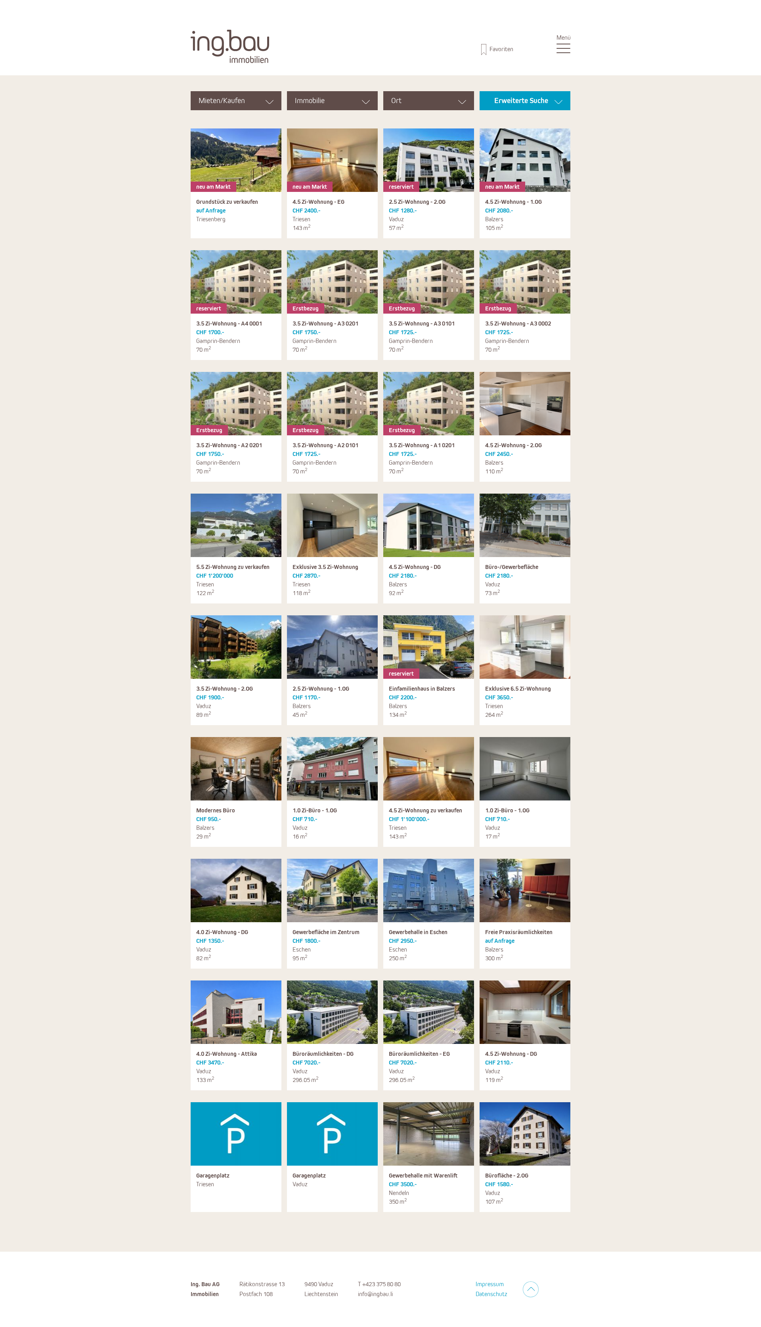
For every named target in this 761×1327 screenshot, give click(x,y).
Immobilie (310, 101)
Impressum (490, 1284)
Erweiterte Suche (521, 101)
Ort (396, 101)
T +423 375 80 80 (379, 1284)
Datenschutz (491, 1294)
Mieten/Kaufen (222, 101)
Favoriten (500, 49)
